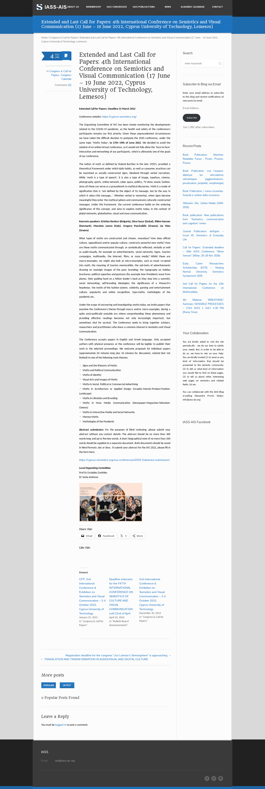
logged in (60, 724)
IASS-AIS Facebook (196, 422)
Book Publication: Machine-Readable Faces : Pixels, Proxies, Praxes (203, 158)
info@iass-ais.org (65, 760)
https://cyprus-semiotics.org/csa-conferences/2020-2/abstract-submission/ (124, 459)
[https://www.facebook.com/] (207, 778)
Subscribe (192, 118)
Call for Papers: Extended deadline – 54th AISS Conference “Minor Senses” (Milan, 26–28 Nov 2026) (203, 251)
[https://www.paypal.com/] (220, 778)
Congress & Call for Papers (63, 37)
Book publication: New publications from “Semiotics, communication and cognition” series (203, 219)
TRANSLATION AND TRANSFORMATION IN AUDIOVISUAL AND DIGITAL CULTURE (96, 659)
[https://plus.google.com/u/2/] (213, 778)
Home (44, 37)
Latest (67, 685)
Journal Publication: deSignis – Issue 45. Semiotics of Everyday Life (203, 235)
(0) (69, 84)
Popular (48, 685)
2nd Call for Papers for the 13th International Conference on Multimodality (203, 287)
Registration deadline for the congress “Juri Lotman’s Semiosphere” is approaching (116, 655)
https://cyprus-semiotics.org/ (119, 116)
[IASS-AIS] (55, 7)
